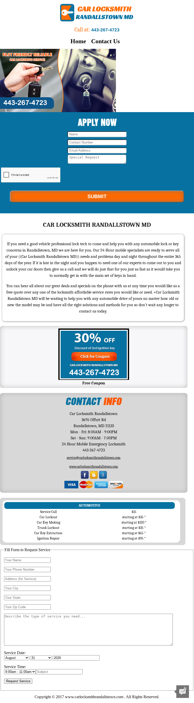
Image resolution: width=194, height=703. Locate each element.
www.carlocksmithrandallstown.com (93, 466)
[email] (93, 458)
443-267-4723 (105, 29)
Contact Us (105, 41)
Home (78, 41)
